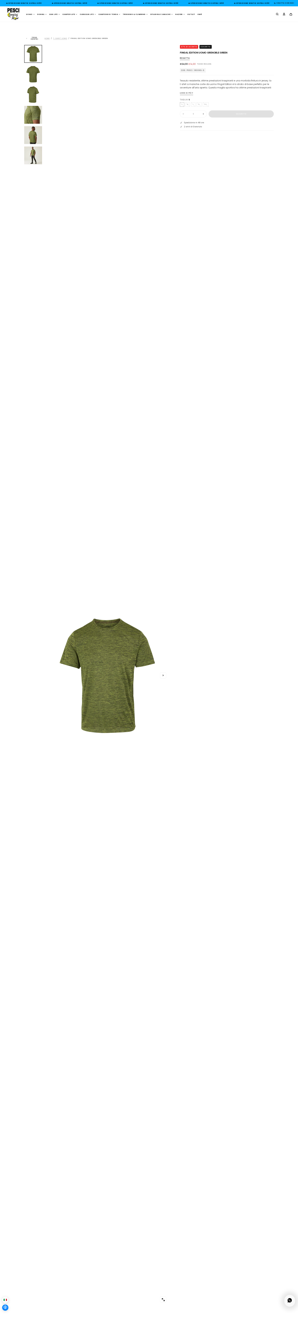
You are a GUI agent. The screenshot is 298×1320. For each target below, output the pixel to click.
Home (47, 38)
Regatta (185, 58)
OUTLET (191, 14)
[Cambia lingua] (5, 1300)
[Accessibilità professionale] (5, 1307)
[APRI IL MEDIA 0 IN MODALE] (163, 1300)
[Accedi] (284, 14)
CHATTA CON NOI (284, 3)
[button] (277, 14)
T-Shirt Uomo (60, 38)
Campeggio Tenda (108, 14)
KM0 (200, 14)
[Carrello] (290, 14)
